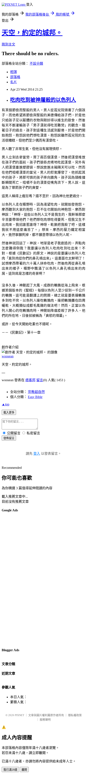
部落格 (15, 77)
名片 (13, 82)
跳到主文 (8, 44)
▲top (5, 404)
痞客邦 (30, 380)
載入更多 (8, 412)
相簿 (13, 72)
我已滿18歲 (10, 769)
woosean (8, 356)
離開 (24, 769)
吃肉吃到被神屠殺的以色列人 (43, 100)
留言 (39, 380)
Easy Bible (35, 397)
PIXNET (19, 715)
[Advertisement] (18, 580)
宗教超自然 (36, 392)
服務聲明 (45, 719)
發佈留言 (8, 438)
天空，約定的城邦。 (32, 32)
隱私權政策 (75, 715)
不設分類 (36, 63)
